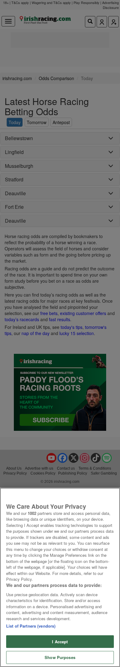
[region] (60, 577)
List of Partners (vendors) (30, 626)
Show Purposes (60, 657)
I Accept (60, 642)
